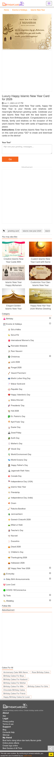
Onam (13, 503)
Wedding (10, 600)
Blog (4, 729)
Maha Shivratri (17, 399)
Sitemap (6, 734)
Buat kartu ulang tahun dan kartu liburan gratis (22, 740)
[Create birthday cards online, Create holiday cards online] (13, 3)
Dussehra (15, 541)
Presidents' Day (18, 405)
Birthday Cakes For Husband (15, 679)
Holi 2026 (15, 410)
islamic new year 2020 (32, 230)
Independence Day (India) (22, 497)
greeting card (13, 230)
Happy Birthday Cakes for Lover (16, 697)
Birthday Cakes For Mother (14, 683)
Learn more (27, 755)
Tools (8, 595)
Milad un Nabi (17, 524)
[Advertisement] (27, 71)
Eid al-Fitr (15, 334)
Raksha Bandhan (18, 508)
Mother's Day (16, 443)
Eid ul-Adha (16, 329)
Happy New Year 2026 (20, 568)
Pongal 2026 (16, 367)
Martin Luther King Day (21, 378)
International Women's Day (22, 340)
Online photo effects (11, 743)
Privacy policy (8, 721)
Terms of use (8, 724)
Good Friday (16, 432)
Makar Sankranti (18, 383)
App (4, 715)
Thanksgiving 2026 (19, 557)
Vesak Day (15, 448)
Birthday (9, 318)
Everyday (10, 573)
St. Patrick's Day (18, 416)
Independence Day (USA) (22, 481)
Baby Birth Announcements (18, 579)
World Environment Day (21, 454)
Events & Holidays (14, 323)
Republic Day (16, 389)
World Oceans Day (19, 459)
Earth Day (15, 437)
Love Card (10, 584)
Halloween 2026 (18, 562)
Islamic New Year (18, 486)
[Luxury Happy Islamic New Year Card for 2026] (27, 31)
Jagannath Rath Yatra (20, 470)
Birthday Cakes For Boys (13, 675)
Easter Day (16, 427)
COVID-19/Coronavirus (16, 590)
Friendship (15, 492)
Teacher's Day (17, 530)
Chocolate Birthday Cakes (14, 690)
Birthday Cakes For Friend (14, 693)
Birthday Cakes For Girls (38, 686)
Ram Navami (16, 351)
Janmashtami (17, 514)
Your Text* (6, 142)
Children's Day (17, 552)
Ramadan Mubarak (19, 345)
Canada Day (16, 475)
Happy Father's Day (19, 465)
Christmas (15, 356)
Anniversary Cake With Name (15, 672)
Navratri (14, 535)
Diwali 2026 (16, 546)
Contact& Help (9, 732)
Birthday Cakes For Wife (13, 686)
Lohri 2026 (15, 361)
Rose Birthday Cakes (40, 672)
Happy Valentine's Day (20, 394)
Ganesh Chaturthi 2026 (21, 519)
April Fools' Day (17, 421)
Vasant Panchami (18, 372)
